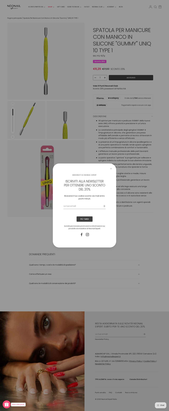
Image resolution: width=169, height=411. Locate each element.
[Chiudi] (111, 168)
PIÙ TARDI (84, 219)
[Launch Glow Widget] (7, 404)
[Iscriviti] (102, 206)
